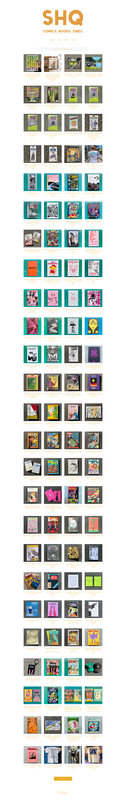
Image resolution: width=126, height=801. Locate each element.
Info (59, 40)
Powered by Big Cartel (63, 793)
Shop (52, 40)
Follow (66, 40)
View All (63, 778)
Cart (74, 40)
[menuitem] (52, 40)
